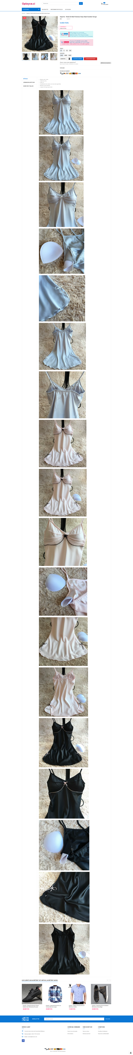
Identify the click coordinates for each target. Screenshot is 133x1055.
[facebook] (23, 1040)
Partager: (62, 67)
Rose (66, 55)
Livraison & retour (29, 82)
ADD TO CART (94, 1051)
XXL (70, 50)
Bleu (70, 55)
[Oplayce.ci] (55, 1048)
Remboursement (86, 1033)
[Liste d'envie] (32, 990)
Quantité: (63, 58)
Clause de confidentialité (103, 1033)
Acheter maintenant (90, 58)
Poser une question (106, 62)
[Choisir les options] (29, 990)
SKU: (61, 18)
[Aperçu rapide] (34, 990)
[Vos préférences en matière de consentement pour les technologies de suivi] (131, 1053)
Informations (70, 1033)
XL (67, 50)
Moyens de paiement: (65, 71)
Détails (25, 78)
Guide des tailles (28, 86)
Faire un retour (86, 1031)
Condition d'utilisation (102, 1031)
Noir (62, 55)
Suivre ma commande (72, 1031)
